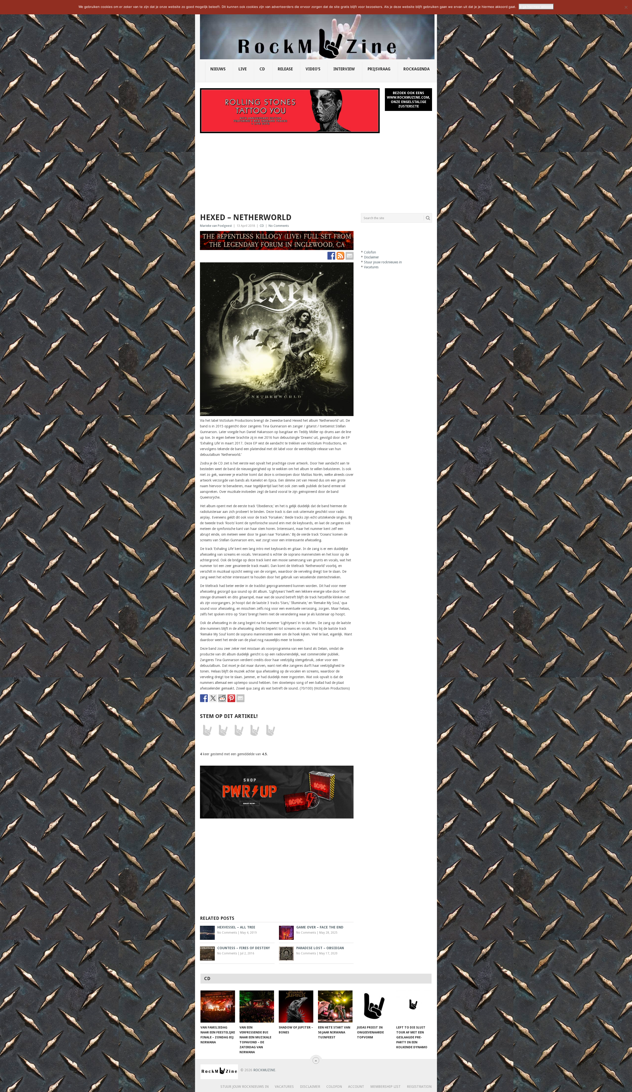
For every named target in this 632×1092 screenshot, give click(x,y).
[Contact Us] (350, 256)
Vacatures (371, 267)
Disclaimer (371, 257)
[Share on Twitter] (213, 698)
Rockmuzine (264, 1070)
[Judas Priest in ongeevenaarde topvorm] (374, 1006)
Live (242, 69)
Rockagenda (416, 69)
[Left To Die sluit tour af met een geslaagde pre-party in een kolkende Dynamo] (413, 1006)
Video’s (313, 69)
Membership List (385, 1087)
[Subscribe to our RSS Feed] (340, 256)
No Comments (279, 226)
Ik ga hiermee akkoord (536, 7)
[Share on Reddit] (222, 698)
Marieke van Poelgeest (216, 226)
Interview (344, 69)
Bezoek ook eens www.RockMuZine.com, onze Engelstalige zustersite (408, 99)
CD (262, 69)
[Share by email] (240, 698)
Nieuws (218, 69)
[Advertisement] (316, 170)
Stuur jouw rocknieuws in (383, 262)
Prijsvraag (379, 69)
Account (356, 1087)
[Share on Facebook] (204, 698)
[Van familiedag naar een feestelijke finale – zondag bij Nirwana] (217, 1006)
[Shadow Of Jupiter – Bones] (296, 1006)
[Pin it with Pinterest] (231, 698)
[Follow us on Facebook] (331, 256)
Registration (419, 1087)
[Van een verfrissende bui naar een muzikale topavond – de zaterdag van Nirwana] (256, 1006)
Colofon (370, 252)
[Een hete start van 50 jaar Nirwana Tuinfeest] (335, 1006)
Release (285, 69)
